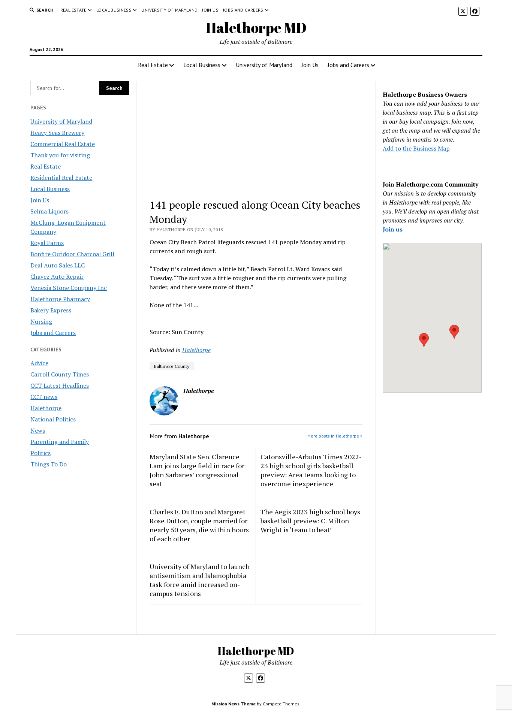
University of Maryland (169, 10)
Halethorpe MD (256, 27)
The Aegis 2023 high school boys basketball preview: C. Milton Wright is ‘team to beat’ (310, 520)
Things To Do (48, 464)
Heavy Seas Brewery (57, 132)
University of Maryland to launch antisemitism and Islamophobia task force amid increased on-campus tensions (200, 580)
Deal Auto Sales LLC (57, 265)
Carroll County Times (59, 374)
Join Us (210, 10)
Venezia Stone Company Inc (68, 288)
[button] (424, 340)
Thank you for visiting (60, 155)
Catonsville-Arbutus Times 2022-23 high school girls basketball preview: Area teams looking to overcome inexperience (311, 470)
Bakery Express (50, 310)
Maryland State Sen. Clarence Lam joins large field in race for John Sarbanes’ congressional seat (197, 470)
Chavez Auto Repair (57, 276)
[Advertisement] (256, 136)
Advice (39, 363)
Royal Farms (47, 243)
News (37, 430)
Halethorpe (45, 408)
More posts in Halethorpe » (334, 436)
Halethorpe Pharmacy (60, 299)
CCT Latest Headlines (59, 385)
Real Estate (73, 10)
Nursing (41, 321)
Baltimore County (171, 366)
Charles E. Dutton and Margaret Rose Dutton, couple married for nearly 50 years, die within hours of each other (199, 525)
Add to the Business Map (416, 148)
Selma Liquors (49, 211)
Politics (40, 453)
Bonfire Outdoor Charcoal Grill (72, 254)
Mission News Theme (233, 704)
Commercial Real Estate (62, 144)
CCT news (43, 397)
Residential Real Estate (61, 177)
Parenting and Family (59, 442)
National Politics (53, 419)
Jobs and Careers (243, 10)
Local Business (114, 10)
